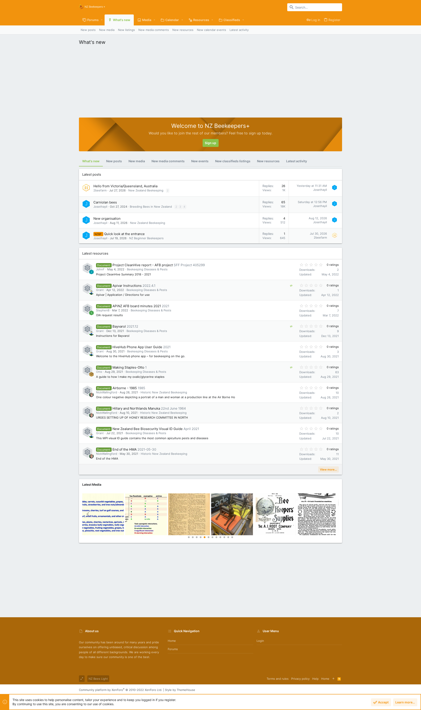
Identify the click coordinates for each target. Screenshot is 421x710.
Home (172, 640)
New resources (268, 161)
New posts (114, 161)
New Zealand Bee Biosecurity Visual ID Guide (147, 429)
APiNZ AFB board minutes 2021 (136, 306)
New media (136, 161)
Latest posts (91, 174)
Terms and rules (278, 678)
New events (200, 161)
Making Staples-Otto (128, 367)
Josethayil (320, 189)
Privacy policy (300, 678)
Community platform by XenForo (120, 690)
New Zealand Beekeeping (145, 190)
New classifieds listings (232, 161)
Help (315, 678)
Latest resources (95, 253)
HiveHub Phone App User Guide (137, 347)
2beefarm (100, 190)
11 (228, 537)
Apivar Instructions (127, 286)
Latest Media (91, 484)
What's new (91, 161)
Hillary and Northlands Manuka (136, 408)
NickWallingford (106, 392)
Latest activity (296, 161)
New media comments (168, 161)
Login (260, 640)
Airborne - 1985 (124, 388)
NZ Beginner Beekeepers (146, 238)
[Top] (333, 678)
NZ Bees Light (98, 678)
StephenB (102, 310)
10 (224, 537)
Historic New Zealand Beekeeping (164, 392)
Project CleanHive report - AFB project (142, 265)
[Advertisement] (210, 80)
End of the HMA (124, 449)
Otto (99, 371)
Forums (173, 649)
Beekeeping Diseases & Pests (147, 269)
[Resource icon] (87, 268)
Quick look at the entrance (124, 234)
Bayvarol (119, 326)
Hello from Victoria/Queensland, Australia (125, 186)
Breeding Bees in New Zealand (151, 206)
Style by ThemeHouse (180, 690)
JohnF (100, 269)
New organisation (107, 218)
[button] (102, 20)
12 (232, 537)
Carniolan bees (105, 202)
